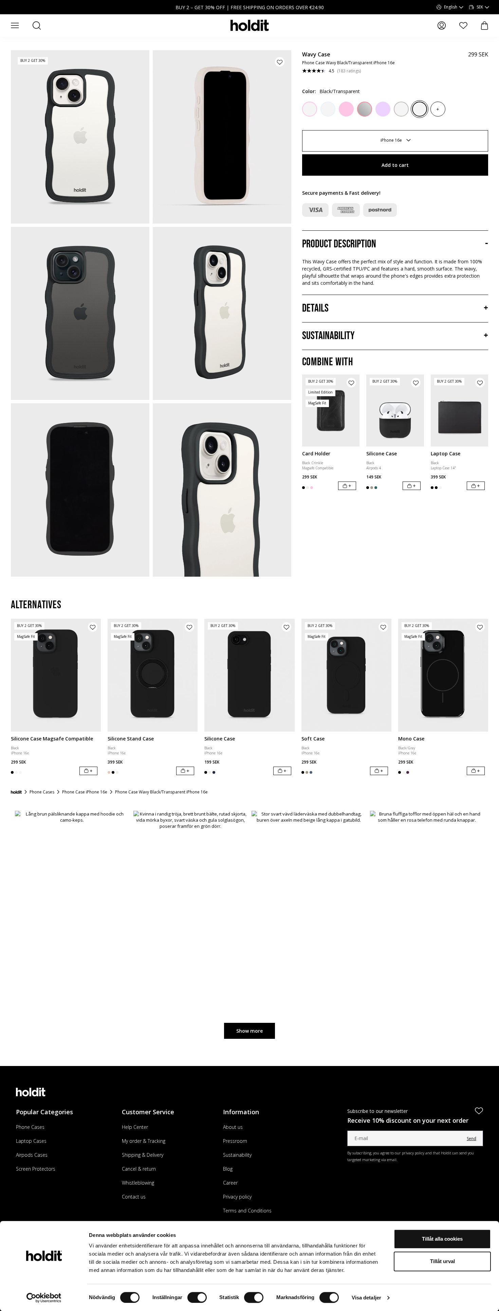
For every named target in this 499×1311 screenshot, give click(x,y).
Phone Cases (30, 1127)
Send (471, 1138)
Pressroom (235, 1141)
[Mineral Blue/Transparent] (327, 109)
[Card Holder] (331, 410)
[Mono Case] (443, 675)
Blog (228, 1169)
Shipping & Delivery (142, 1155)
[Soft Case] (346, 675)
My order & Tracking (143, 1141)
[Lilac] (382, 109)
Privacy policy (237, 1196)
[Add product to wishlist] (279, 62)
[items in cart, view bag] (484, 25)
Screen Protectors (35, 1169)
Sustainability (237, 1155)
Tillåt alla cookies (442, 1239)
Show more (249, 1031)
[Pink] (346, 109)
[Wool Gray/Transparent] (401, 109)
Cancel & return (139, 1169)
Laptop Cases (31, 1141)
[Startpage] (16, 792)
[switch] (197, 1297)
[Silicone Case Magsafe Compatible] (56, 675)
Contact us (134, 1196)
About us (233, 1127)
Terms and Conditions (247, 1210)
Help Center (135, 1127)
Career (230, 1182)
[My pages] (442, 25)
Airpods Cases (32, 1155)
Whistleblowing (138, 1182)
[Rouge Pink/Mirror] (364, 109)
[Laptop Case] (459, 410)
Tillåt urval (442, 1261)
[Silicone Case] (395, 410)
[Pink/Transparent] (309, 109)
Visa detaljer (366, 1297)
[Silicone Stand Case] (153, 675)
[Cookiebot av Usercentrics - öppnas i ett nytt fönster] (44, 1298)
